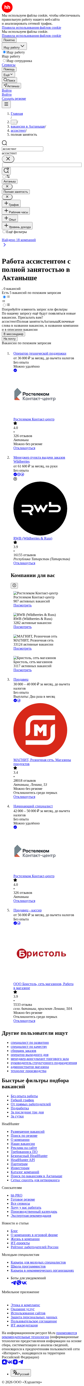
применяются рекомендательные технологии (39, 1335)
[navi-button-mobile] (6, 104)
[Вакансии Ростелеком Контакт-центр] (46, 395)
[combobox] (22, 149)
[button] (7, 90)
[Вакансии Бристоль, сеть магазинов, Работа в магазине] (46, 954)
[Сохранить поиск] (6, 171)
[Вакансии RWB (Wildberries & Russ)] (46, 509)
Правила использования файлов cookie (31, 36)
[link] (9, 80)
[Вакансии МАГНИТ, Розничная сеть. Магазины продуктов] (46, 730)
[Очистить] (8, 159)
